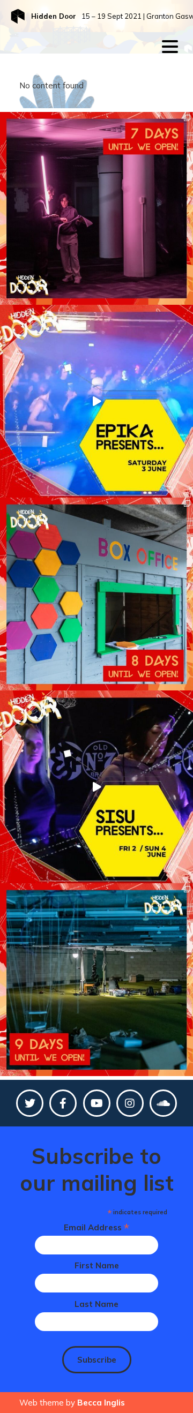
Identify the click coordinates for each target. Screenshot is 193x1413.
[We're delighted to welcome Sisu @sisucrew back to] (96, 786)
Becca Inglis (101, 1402)
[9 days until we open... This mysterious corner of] (96, 979)
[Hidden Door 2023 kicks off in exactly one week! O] (96, 208)
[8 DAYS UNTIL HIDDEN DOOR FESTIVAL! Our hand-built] (96, 594)
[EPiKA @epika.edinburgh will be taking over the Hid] (96, 401)
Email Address (96, 1227)
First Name (97, 1265)
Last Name (96, 1304)
